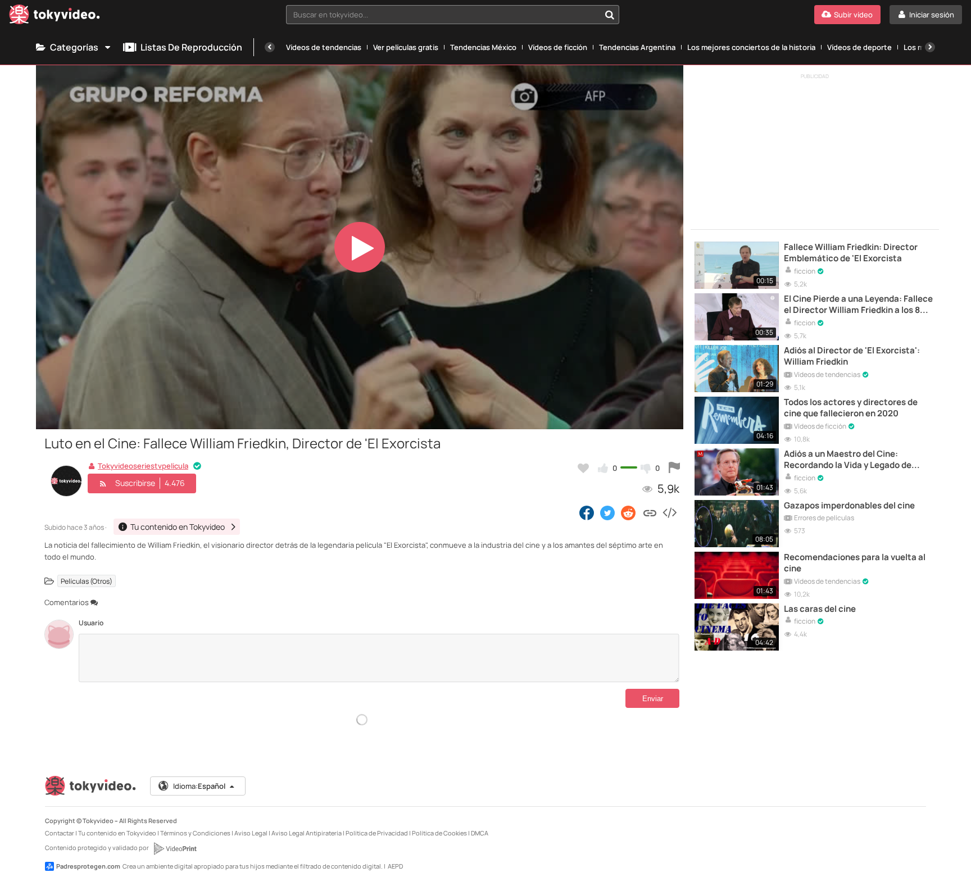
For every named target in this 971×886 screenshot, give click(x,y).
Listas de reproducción (191, 47)
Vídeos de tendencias (323, 47)
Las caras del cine (820, 609)
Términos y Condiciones (195, 833)
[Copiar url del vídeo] (649, 512)
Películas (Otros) (86, 581)
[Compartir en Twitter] (607, 512)
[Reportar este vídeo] (674, 468)
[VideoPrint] (174, 848)
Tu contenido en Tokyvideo (117, 833)
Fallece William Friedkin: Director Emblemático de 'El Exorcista (851, 253)
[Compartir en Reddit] (629, 512)
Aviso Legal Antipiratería (306, 833)
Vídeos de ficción (557, 47)
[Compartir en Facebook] (586, 512)
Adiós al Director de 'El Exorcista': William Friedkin (852, 356)
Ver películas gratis (405, 47)
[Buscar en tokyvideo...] (609, 14)
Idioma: (199, 786)
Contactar (59, 833)
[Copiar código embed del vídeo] (669, 512)
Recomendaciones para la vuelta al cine (854, 563)
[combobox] (453, 14)
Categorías (74, 47)
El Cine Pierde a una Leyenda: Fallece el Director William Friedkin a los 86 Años (858, 304)
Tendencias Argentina (637, 47)
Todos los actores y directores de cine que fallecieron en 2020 (851, 408)
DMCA (479, 833)
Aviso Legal (250, 833)
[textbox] (443, 15)
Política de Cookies (439, 833)
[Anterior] (270, 47)
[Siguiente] (930, 47)
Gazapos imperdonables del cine (849, 505)
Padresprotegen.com (88, 866)
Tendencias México (483, 47)
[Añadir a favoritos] (583, 468)
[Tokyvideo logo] (54, 16)
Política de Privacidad (377, 833)
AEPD (395, 866)
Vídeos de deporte (859, 47)
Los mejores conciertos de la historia (751, 47)
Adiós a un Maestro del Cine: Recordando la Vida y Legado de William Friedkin (847, 459)
